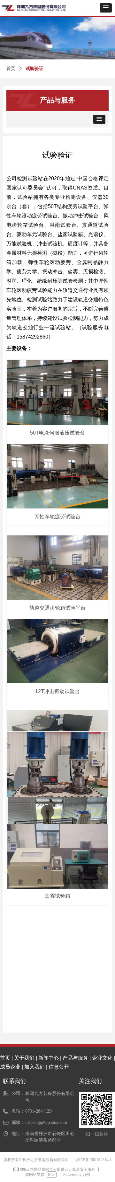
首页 (10, 68)
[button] (106, 8)
